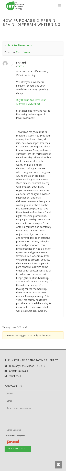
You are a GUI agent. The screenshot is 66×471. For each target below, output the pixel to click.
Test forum (28, 31)
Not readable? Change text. (15, 436)
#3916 (21, 66)
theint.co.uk (15, 376)
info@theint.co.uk (18, 370)
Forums (15, 31)
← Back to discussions (18, 45)
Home (6, 31)
